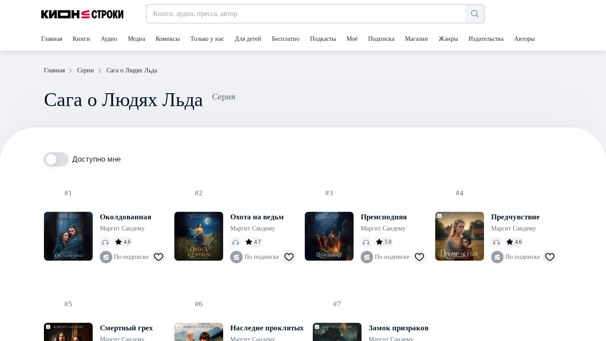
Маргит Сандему (122, 228)
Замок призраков (399, 328)
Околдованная (125, 217)
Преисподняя (384, 217)
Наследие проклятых (267, 328)
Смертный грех (126, 328)
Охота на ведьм (257, 217)
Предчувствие (515, 217)
